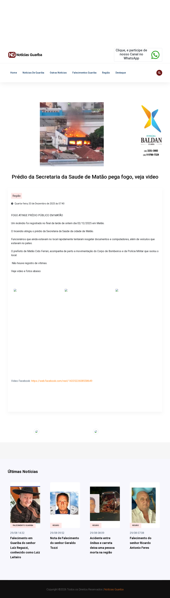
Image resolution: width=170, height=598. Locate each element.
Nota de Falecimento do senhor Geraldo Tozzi (64, 542)
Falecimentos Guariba (84, 72)
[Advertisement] (85, 23)
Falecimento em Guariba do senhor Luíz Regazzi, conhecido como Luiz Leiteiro (25, 547)
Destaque (121, 72)
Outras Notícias (58, 72)
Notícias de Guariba (33, 72)
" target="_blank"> (23, 431)
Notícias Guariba (114, 589)
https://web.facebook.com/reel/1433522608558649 (61, 380)
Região (106, 72)
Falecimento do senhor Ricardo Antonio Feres (140, 542)
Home (13, 72)
